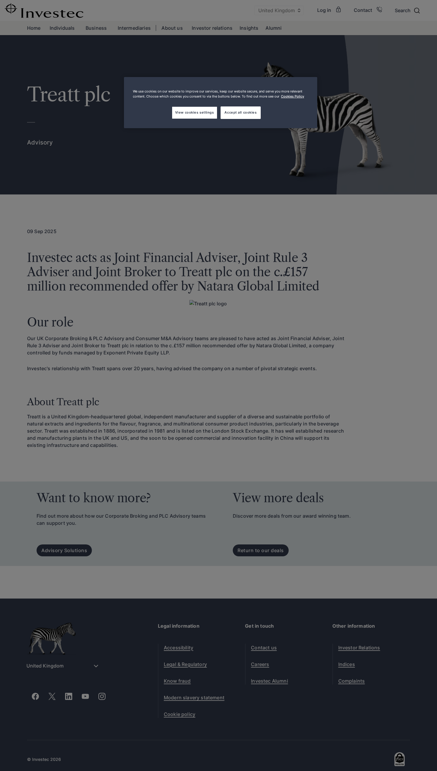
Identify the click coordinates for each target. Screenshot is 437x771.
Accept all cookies (240, 112)
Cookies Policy (292, 96)
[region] (220, 102)
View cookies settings (194, 112)
